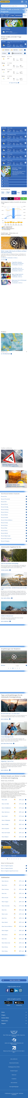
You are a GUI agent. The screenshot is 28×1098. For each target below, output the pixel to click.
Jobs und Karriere (14, 1059)
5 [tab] (17, 668)
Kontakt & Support (14, 1070)
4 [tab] (15, 668)
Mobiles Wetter (5, 1018)
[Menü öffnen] (25, 1)
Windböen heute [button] (4, 351)
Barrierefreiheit (14, 1082)
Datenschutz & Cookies (14, 1062)
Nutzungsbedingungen (14, 1086)
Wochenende (18, 15)
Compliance (14, 1078)
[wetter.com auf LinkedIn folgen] (16, 990)
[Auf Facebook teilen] (4, 198)
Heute (2, 15)
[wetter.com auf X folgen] (12, 990)
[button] (14, 44)
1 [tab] (8, 668)
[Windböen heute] (14, 342)
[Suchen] (25, 6)
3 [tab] (13, 668)
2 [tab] (10, 668)
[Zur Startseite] (5, 1)
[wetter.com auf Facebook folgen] (7, 990)
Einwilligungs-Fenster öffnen (14, 1066)
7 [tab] (20, 859)
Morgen (7, 15)
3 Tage (12, 15)
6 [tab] (19, 668)
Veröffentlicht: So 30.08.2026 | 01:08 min (9, 257)
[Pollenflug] (22, 2)
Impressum (14, 1074)
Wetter (3, 1012)
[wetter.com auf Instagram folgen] (20, 990)
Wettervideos (4, 1020)
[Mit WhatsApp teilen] (23, 198)
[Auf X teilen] (11, 198)
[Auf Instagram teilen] (17, 198)
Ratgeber (3, 1023)
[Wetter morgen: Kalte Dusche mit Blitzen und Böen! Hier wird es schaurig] (14, 243)
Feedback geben (13, 33)
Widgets (3, 1015)
